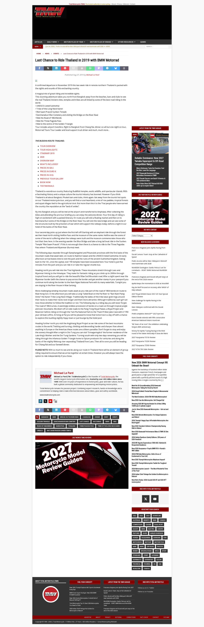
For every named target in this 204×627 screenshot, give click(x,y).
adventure (157, 516)
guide (145, 533)
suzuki (159, 560)
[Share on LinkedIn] (56, 68)
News (47, 53)
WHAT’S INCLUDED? (49, 164)
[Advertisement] (120, 22)
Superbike (155, 555)
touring (147, 564)
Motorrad (97, 422)
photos (160, 546)
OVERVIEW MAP (47, 160)
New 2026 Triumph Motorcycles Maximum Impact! (148, 460)
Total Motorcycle (108, 376)
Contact (132, 4)
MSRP (134, 546)
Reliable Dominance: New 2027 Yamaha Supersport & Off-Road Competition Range (149, 161)
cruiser (148, 525)
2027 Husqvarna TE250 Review (143, 341)
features (136, 533)
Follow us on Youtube (145, 591)
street (146, 555)
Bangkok (44, 417)
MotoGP (148, 542)
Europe (160, 529)
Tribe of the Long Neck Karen (109, 426)
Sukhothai (60, 426)
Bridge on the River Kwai (69, 417)
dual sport (158, 525)
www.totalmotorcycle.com (50, 395)
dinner (97, 417)
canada (163, 520)
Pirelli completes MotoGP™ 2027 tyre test (148, 314)
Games (143, 42)
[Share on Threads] (124, 68)
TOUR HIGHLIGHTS (48, 149)
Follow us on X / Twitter (146, 588)
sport (164, 551)
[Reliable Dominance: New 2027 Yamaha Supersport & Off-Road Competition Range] (150, 152)
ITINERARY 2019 (47, 153)
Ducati (135, 529)
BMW (54, 417)
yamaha (147, 568)
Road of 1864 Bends (44, 426)
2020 (42, 157)
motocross (137, 542)
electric (151, 529)
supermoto (137, 560)
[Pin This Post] (65, 68)
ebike (143, 529)
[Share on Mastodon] (99, 68)
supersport (149, 560)
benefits (147, 520)
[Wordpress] (40, 401)
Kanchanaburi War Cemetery (64, 422)
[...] (162, 380)
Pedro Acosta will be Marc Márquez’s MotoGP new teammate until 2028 (118, 597)
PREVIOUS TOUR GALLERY (51, 178)
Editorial (126, 4)
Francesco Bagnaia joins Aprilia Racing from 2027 (119, 587)
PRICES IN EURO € (48, 171)
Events (115, 417)
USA (160, 564)
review (135, 551)
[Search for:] (157, 46)
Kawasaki (156, 538)
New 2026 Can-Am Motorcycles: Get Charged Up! (148, 400)
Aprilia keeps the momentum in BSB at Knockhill (150, 283)
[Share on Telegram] (107, 68)
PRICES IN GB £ (47, 168)
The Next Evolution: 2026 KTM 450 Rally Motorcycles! (149, 397)
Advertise (87, 617)
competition (137, 525)
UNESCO (40, 430)
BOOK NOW (45, 182)
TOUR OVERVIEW (47, 146)
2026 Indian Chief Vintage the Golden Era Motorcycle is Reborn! (82, 610)
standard (136, 555)
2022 (134, 516)
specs (157, 551)
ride (114, 422)
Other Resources (125, 42)
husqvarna (146, 538)
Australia (136, 520)
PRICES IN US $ (46, 175)
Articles (38, 42)
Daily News (52, 42)
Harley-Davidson (156, 533)
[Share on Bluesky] (116, 68)
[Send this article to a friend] (73, 68)
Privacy (119, 4)
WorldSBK (136, 568)
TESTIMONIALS (47, 186)
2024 (147, 516)
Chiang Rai (87, 417)
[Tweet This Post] (48, 68)
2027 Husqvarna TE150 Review (143, 337)
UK (154, 564)
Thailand (71, 426)
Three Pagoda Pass (87, 426)
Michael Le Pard (92, 75)
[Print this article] (82, 68)
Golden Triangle (43, 422)
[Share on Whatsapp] (90, 68)
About (114, 4)
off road (150, 546)
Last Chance (84, 422)
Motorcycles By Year (73, 42)
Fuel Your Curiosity (150, 356)
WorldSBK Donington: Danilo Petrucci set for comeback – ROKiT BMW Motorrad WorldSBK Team (149, 270)
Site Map (166, 617)
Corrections (130, 617)
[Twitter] (45, 401)
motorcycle (159, 542)
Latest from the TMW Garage (150, 128)
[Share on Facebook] (39, 68)
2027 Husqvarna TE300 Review (143, 345)
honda (135, 538)
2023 (141, 516)
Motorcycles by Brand (100, 42)
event (106, 417)
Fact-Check (144, 617)
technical (136, 564)
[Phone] (55, 401)
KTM (165, 538)
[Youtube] (50, 401)
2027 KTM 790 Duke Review (142, 349)
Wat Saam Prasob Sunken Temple (59, 430)
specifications (146, 551)
